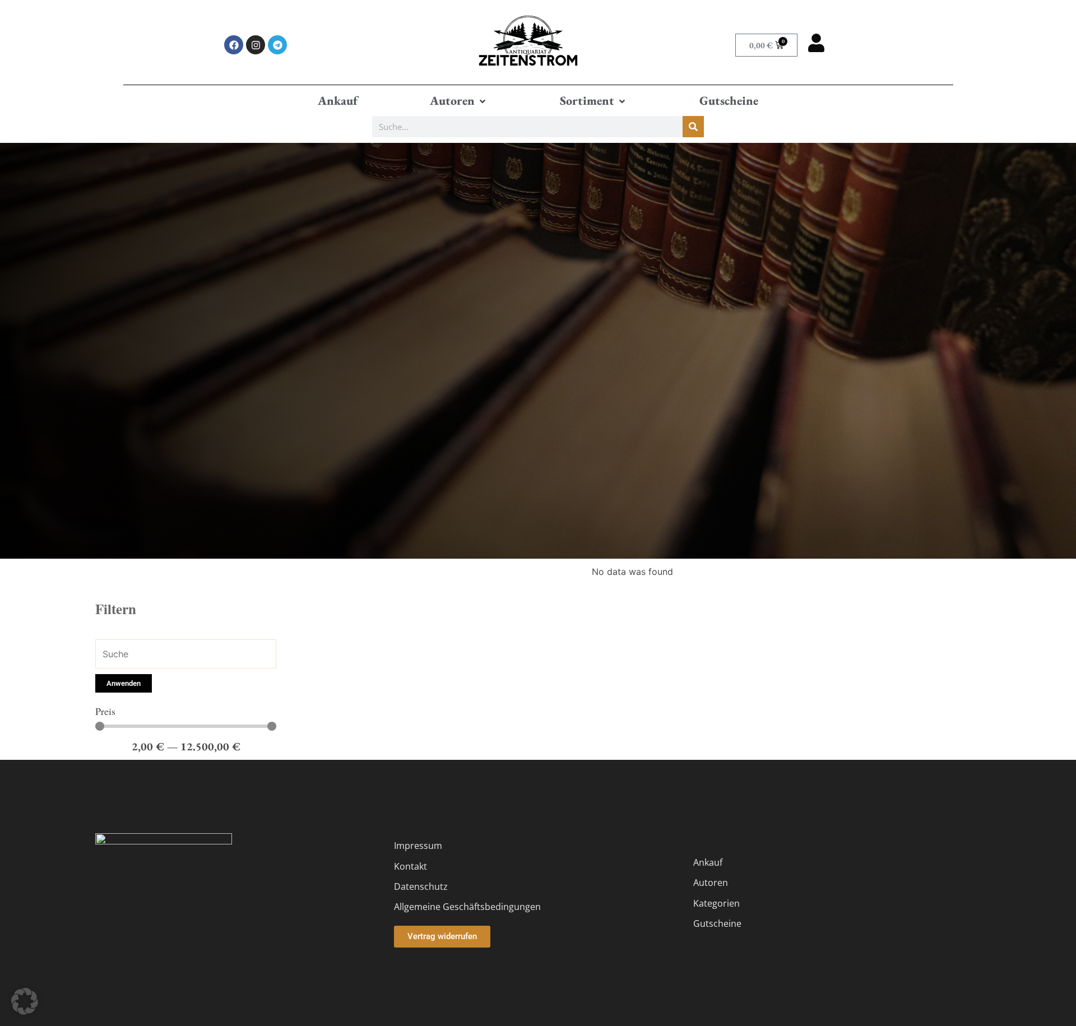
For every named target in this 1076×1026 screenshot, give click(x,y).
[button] (459, 101)
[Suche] (693, 126)
